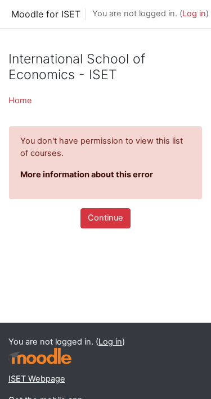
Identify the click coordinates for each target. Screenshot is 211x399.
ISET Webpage (36, 379)
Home (20, 100)
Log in (194, 13)
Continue (105, 218)
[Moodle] (39, 356)
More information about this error (86, 174)
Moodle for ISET (45, 14)
